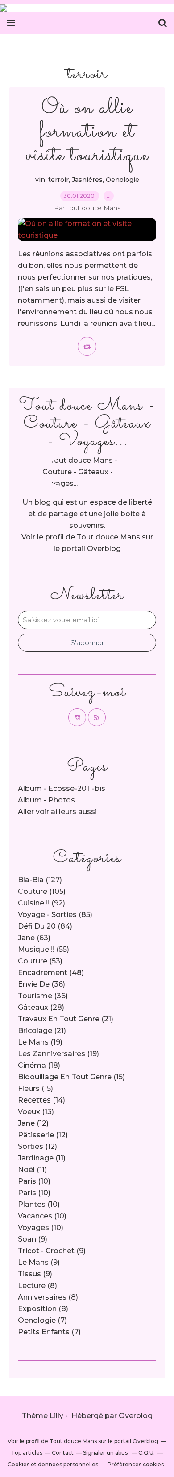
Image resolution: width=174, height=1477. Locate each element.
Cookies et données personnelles (53, 1464)
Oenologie (122, 180)
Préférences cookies (136, 1464)
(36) (41, 984)
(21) (65, 1019)
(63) (34, 938)
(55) (43, 949)
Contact (63, 1452)
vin (40, 180)
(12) (33, 1123)
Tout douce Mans (108, 537)
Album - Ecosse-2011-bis (61, 788)
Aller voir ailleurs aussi (57, 811)
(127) (40, 880)
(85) (55, 914)
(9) (32, 1239)
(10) (34, 1181)
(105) (42, 891)
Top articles (26, 1452)
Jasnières (87, 180)
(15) (71, 1077)
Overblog (136, 1415)
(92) (41, 903)
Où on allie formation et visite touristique (87, 132)
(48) (51, 972)
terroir (58, 180)
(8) (37, 1285)
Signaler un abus (106, 1452)
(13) (36, 1111)
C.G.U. (146, 1452)
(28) (41, 1007)
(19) (40, 1042)
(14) (41, 1100)
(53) (40, 961)
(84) (45, 926)
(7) (42, 1320)
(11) (42, 1158)
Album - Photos (46, 800)
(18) (39, 1065)
